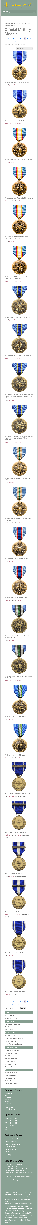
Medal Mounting (10, 1078)
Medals (8, 1012)
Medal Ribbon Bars (11, 1053)
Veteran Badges (10, 1061)
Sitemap (8, 1155)
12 (6, 41)
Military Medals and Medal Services (15, 23)
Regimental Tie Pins (11, 1064)
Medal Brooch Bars (11, 1058)
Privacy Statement (12, 1141)
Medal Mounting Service (12, 1024)
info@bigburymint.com (14, 1109)
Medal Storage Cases (12, 1041)
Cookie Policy (10, 1147)
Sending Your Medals (11, 1083)
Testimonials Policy (12, 1149)
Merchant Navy (9, 1067)
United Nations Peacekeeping (12, 1180)
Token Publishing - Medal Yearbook (14, 1164)
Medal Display (10, 1033)
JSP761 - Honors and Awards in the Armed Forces (17, 1168)
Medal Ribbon (9, 1056)
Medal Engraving (10, 1027)
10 (27, 39)
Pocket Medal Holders (12, 1050)
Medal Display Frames (12, 1036)
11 (30, 39)
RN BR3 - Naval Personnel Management (15, 1170)
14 (12, 41)
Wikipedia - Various (10, 1182)
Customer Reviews (11, 1075)
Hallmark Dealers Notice (13, 1139)
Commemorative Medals (12, 1018)
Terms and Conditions (13, 1144)
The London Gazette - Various (12, 1166)
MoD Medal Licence (11, 1081)
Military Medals (10, 1015)
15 (15, 41)
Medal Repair (9, 1030)
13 (9, 41)
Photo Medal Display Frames (14, 1039)
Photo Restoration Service (13, 1044)
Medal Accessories (12, 1047)
